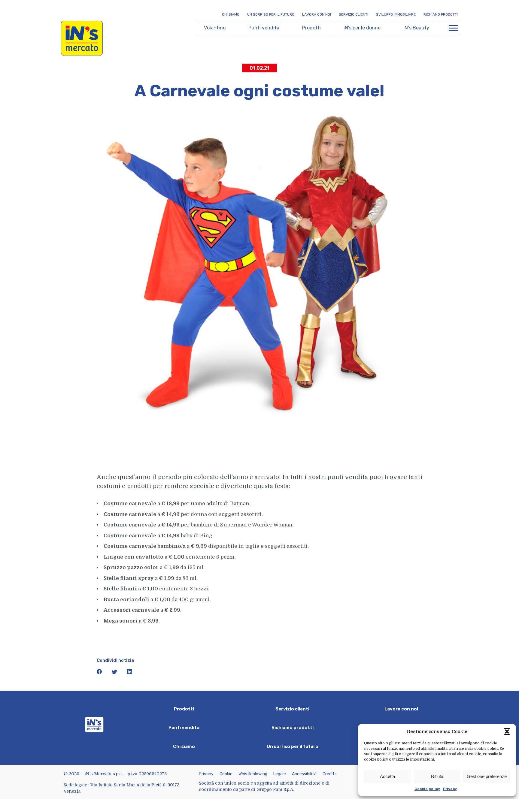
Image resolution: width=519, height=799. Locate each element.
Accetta (387, 776)
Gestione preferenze (487, 776)
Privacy (450, 789)
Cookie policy (427, 789)
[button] (507, 731)
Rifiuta (437, 776)
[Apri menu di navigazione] (453, 27)
